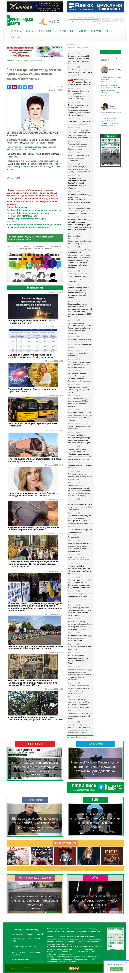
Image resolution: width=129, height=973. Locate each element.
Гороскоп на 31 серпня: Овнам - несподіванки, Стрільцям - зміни (32, 390)
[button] (11, 763)
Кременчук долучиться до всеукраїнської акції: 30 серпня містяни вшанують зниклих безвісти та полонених (80, 674)
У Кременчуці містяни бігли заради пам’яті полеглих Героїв (77, 637)
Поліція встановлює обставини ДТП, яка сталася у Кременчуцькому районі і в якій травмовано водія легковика (80, 328)
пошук (110, 52)
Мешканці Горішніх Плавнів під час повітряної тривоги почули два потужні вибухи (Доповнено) (80, 505)
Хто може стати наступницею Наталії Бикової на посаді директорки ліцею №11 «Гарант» (33, 494)
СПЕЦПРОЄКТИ (47, 31)
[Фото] (95, 877)
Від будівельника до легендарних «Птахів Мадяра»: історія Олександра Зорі (35, 823)
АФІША (82, 31)
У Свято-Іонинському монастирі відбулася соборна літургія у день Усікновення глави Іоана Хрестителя (80, 625)
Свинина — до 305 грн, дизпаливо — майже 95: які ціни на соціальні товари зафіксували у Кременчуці (79, 703)
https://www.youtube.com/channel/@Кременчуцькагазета (34, 225)
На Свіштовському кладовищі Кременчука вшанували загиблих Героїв (78, 659)
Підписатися (116, 969)
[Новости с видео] (95, 800)
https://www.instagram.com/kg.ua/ (33, 213)
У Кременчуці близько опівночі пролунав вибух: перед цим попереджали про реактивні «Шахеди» (79, 439)
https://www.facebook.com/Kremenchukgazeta (39, 210)
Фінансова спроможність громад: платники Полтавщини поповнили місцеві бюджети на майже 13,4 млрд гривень (79, 110)
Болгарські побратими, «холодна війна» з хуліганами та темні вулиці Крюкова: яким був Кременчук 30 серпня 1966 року (32, 682)
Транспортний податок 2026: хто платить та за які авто (80, 122)
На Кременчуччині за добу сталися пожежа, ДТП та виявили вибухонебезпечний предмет (79, 402)
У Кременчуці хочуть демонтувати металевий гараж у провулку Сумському (35, 460)
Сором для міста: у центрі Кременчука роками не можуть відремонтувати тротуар (35, 901)
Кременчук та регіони (33, 61)
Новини (19, 61)
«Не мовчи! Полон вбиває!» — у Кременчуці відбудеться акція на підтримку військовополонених (80, 689)
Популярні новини (82, 48)
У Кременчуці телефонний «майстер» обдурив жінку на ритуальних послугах (79, 364)
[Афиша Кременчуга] (65, 843)
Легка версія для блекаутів (84, 22)
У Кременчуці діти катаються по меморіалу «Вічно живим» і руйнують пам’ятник (79, 570)
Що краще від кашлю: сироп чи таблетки (79, 648)
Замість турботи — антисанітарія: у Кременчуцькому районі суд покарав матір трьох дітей (79, 240)
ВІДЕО (72, 31)
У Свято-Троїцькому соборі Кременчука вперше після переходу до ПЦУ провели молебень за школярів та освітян (33, 564)
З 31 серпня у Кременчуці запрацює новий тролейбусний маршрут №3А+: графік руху (30, 356)
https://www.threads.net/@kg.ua (31, 219)
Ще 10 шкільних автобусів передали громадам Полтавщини (32, 424)
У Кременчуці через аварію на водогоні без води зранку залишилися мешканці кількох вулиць (80, 597)
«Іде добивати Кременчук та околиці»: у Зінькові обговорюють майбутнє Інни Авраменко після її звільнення (80, 519)
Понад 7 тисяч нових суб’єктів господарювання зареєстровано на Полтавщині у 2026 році (80, 533)
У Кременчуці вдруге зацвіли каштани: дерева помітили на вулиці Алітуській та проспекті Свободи (35, 718)
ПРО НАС (15, 37)
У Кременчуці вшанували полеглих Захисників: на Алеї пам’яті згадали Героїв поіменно (80, 583)
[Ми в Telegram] (95, 787)
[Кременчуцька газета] (20, 20)
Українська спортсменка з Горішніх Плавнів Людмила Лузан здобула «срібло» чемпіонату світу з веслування (80, 134)
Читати (110, 157)
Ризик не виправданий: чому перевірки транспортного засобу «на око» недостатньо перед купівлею (80, 547)
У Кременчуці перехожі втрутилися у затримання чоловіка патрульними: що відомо (33, 528)
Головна (10, 61)
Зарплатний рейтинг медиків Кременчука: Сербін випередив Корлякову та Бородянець (79, 377)
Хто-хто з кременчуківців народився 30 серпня (78, 354)
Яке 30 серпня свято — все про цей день (79, 427)
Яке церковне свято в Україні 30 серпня (80, 466)
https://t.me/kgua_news (28, 216)
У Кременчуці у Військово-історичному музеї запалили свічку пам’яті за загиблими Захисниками (79, 611)
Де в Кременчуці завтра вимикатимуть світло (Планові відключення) (31, 321)
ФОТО (63, 31)
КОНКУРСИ (95, 31)
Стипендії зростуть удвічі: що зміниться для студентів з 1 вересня (80, 716)
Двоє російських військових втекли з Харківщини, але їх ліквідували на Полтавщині (79, 210)
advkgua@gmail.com (20, 959)
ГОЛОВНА (16, 31)
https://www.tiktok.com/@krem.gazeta (32, 227)
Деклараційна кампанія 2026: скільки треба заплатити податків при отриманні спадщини (80, 277)
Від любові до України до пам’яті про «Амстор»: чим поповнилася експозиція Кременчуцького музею (79, 728)
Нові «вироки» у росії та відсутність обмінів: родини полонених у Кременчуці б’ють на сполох (35, 647)
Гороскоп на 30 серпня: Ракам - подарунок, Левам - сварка (79, 389)
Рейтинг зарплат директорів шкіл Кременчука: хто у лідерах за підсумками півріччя (35, 767)
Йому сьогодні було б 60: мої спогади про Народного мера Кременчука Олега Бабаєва (110, 87)
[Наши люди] (35, 800)
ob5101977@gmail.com (21, 938)
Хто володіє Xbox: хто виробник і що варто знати (79, 558)
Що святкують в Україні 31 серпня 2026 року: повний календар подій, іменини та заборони (79, 60)
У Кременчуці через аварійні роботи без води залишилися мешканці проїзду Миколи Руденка (80, 416)
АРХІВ (108, 31)
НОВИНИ (29, 31)
